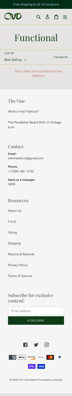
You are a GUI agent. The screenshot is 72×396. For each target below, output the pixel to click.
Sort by (9, 53)
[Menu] (65, 16)
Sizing (12, 232)
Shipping (14, 243)
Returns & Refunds (21, 254)
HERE (12, 184)
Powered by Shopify (51, 379)
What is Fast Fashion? (23, 111)
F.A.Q (12, 221)
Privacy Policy (18, 265)
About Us (14, 211)
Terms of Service (20, 276)
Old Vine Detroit (28, 379)
